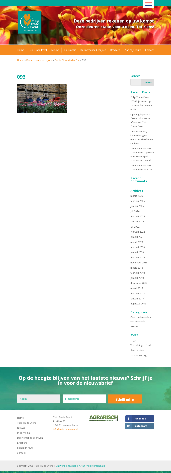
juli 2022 (134, 226)
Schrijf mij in (125, 399)
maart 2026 (136, 195)
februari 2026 (137, 201)
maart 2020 (136, 242)
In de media (69, 50)
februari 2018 (137, 272)
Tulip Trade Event (37, 50)
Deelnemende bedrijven (93, 50)
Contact (149, 50)
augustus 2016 (138, 303)
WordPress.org (138, 355)
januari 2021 (137, 236)
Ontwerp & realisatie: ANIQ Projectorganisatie (80, 465)
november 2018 (138, 262)
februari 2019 (137, 257)
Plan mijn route (132, 50)
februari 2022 (137, 231)
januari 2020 (137, 252)
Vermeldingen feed (140, 345)
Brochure (115, 50)
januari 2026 (137, 206)
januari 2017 (137, 298)
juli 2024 (134, 211)
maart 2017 (136, 288)
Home (20, 50)
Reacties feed (137, 350)
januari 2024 (137, 221)
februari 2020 (137, 247)
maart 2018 (136, 267)
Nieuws (55, 50)
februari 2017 (137, 293)
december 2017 (138, 283)
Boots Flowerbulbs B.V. (66, 60)
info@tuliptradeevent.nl (65, 429)
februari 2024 (137, 216)
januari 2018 (137, 277)
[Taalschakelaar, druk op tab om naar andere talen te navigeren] (148, 4)
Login (133, 340)
